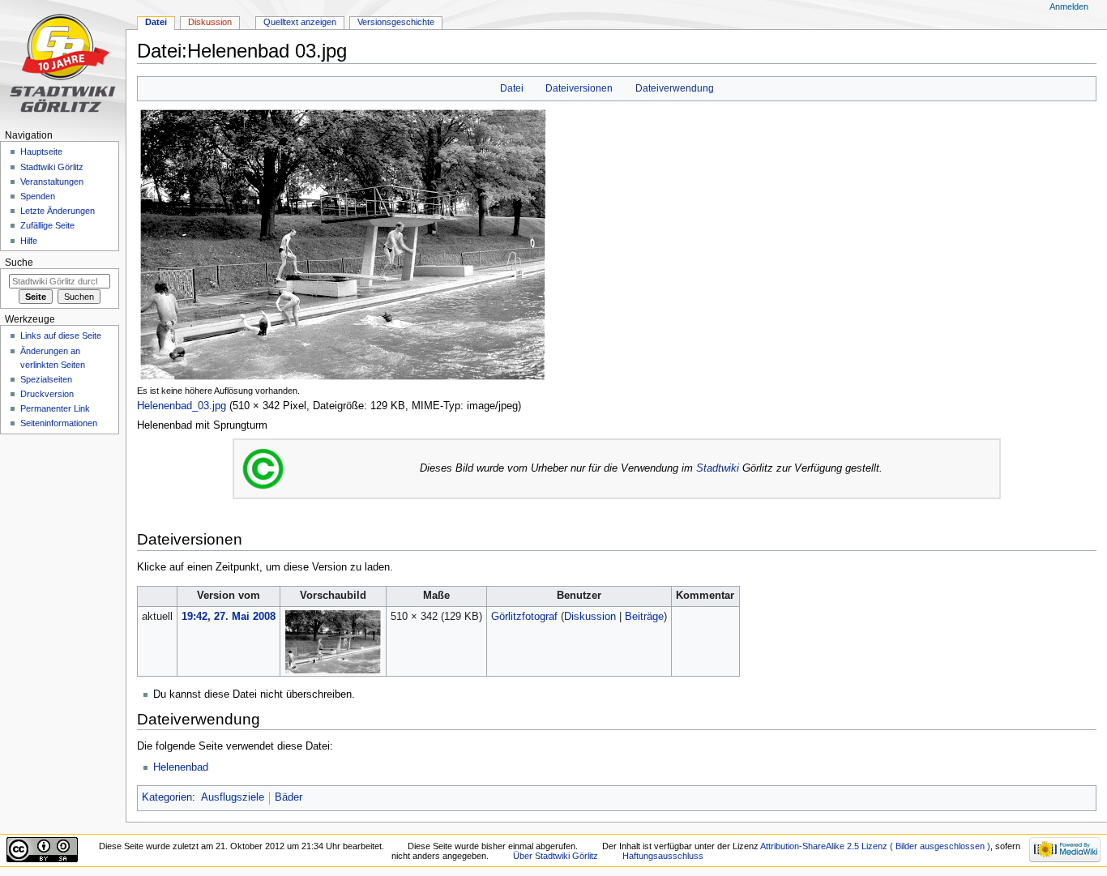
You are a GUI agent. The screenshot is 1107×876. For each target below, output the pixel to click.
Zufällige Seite (47, 225)
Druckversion (47, 394)
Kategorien (167, 797)
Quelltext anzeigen (299, 22)
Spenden (37, 196)
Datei (512, 88)
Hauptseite (41, 151)
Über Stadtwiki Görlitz (555, 856)
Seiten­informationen (58, 423)
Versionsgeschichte (395, 22)
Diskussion (590, 616)
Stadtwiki (717, 468)
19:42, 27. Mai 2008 (229, 616)
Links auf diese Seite (60, 335)
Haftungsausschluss (662, 856)
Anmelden (1068, 6)
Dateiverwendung (674, 88)
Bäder (288, 797)
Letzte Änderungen (57, 211)
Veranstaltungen (51, 181)
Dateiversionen (579, 88)
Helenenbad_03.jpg (181, 406)
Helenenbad (180, 767)
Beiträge (644, 616)
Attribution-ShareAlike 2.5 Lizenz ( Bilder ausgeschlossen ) (875, 846)
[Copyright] (263, 468)
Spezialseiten (46, 379)
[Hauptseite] (63, 63)
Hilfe (28, 241)
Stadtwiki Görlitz (51, 167)
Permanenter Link (55, 408)
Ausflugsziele (232, 797)
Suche (19, 262)
